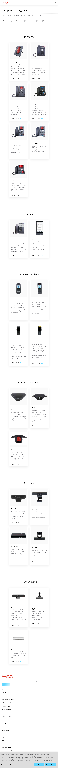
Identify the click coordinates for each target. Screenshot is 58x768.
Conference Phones (30, 21)
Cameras (39, 21)
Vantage (10, 21)
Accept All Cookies (39, 765)
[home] (5, 3)
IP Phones (4, 21)
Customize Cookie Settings (7, 764)
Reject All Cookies (50, 765)
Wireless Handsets (19, 21)
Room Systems (47, 21)
